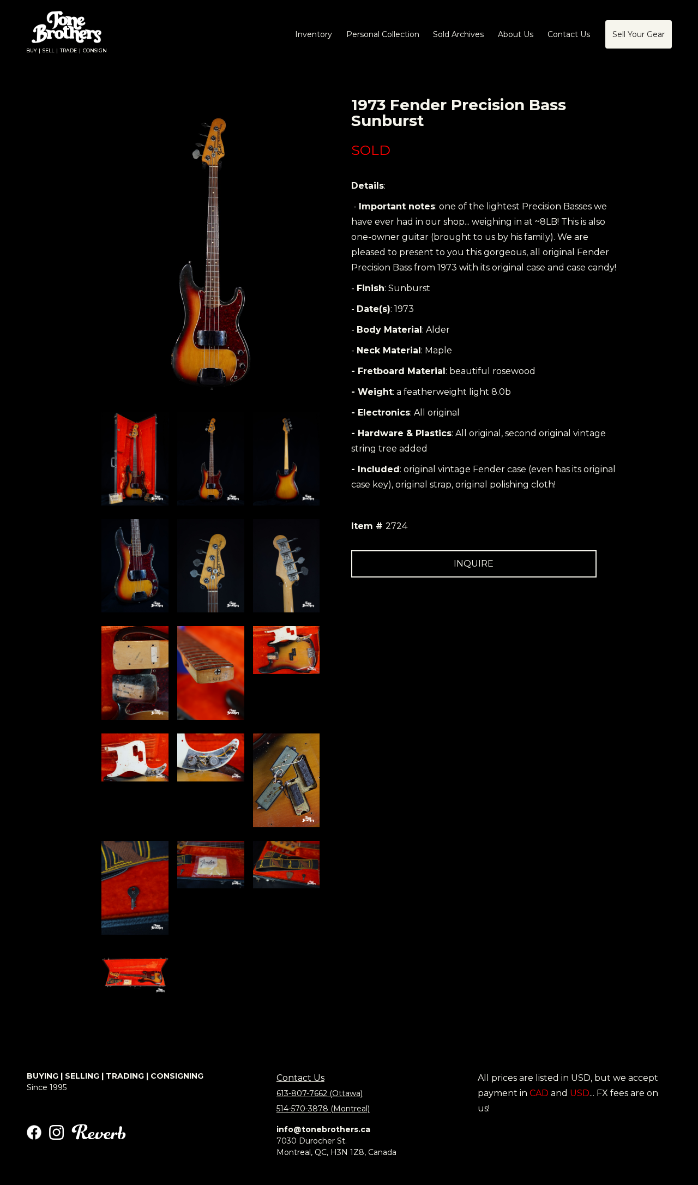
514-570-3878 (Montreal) (323, 1109)
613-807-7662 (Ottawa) (319, 1093)
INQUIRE (474, 563)
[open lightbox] (135, 459)
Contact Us (300, 1078)
